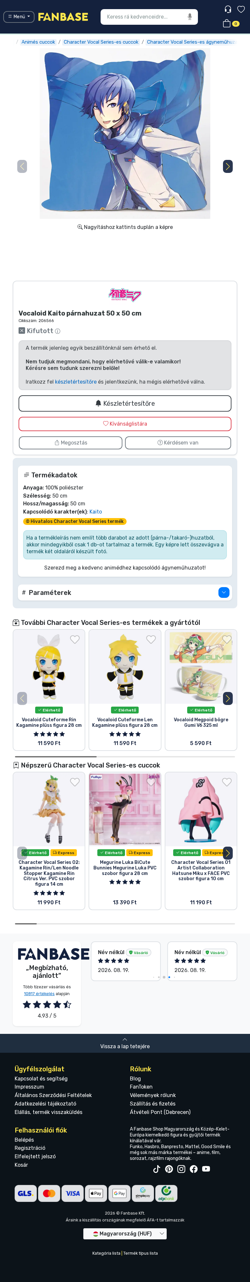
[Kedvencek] (241, 10)
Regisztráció (30, 1148)
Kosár (21, 1165)
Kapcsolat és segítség (41, 1079)
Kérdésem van (181, 443)
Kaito (96, 512)
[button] (228, 166)
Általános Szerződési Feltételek (53, 1095)
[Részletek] (223, 592)
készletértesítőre (76, 382)
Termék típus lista (140, 1253)
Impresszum (29, 1087)
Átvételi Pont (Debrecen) (160, 1112)
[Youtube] (206, 1169)
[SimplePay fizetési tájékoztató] (143, 1193)
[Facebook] (194, 1169)
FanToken (141, 1087)
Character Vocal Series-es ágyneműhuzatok (196, 42)
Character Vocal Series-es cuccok (101, 42)
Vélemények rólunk (153, 1095)
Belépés (24, 1140)
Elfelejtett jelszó (35, 1156)
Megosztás (73, 443)
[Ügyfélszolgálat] (228, 10)
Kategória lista (106, 1253)
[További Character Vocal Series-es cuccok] (125, 295)
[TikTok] (156, 1169)
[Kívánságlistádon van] (75, 639)
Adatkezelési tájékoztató (45, 1104)
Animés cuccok (38, 42)
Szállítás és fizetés (152, 1104)
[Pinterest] (169, 1169)
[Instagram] (181, 1169)
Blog (135, 1079)
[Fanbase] (63, 16)
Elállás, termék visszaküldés (48, 1112)
